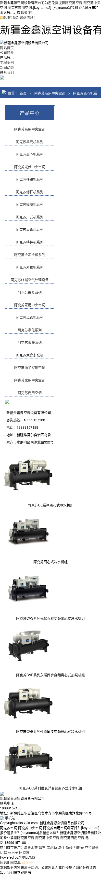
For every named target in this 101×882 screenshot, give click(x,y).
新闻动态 (7, 67)
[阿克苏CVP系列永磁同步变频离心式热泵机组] (28, 644)
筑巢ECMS (26, 857)
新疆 (69, 847)
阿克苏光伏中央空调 (29, 166)
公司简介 (7, 52)
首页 (23, 93)
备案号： (29, 862)
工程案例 (7, 62)
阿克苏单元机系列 (29, 141)
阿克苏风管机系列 (29, 229)
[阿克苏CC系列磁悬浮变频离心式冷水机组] (28, 758)
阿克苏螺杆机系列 (29, 191)
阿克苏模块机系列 (29, 204)
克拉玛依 (92, 847)
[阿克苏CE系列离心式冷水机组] (28, 474)
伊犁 (3, 852)
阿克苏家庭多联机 (29, 354)
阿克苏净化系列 (30, 329)
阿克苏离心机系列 (29, 154)
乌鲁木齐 (31, 847)
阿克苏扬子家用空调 (29, 367)
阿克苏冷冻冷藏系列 (29, 254)
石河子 (13, 852)
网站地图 (7, 862)
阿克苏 (24, 852)
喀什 (61, 847)
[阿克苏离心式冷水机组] (28, 531)
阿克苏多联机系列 (29, 179)
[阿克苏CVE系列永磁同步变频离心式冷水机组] (28, 701)
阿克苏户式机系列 (29, 216)
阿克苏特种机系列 (29, 241)
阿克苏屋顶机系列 (29, 267)
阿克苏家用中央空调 (29, 304)
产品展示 (7, 57)
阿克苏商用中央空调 (49, 93)
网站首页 (7, 47)
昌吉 (42, 847)
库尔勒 (52, 847)
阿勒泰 (79, 847)
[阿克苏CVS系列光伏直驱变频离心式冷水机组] (28, 588)
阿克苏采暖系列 (30, 292)
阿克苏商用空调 (30, 392)
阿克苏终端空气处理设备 (30, 279)
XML (17, 862)
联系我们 (7, 72)
